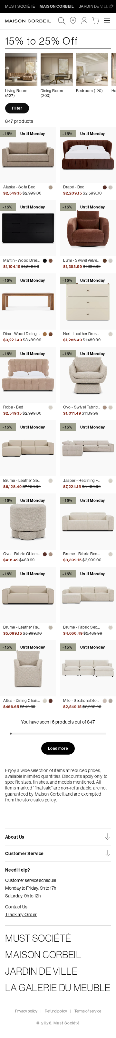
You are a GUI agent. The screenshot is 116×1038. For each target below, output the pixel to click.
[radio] (50, 187)
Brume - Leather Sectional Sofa (21, 480)
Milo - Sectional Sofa (81, 701)
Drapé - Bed (74, 187)
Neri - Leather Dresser (81, 334)
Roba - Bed (13, 407)
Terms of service (87, 1011)
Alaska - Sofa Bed (19, 187)
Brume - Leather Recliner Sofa (21, 627)
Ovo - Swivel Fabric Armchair (81, 407)
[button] (107, 20)
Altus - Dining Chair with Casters (21, 701)
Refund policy (56, 1011)
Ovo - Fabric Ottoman (21, 554)
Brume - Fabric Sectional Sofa (81, 627)
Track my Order (21, 914)
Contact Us (16, 907)
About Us (14, 837)
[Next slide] (113, 6)
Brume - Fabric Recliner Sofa (81, 554)
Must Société (66, 1023)
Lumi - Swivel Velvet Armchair (81, 260)
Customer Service (24, 853)
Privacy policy (26, 1011)
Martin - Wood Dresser (21, 260)
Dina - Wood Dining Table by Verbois (21, 334)
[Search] (62, 21)
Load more (58, 748)
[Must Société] (31, 21)
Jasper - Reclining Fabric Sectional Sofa (81, 480)
